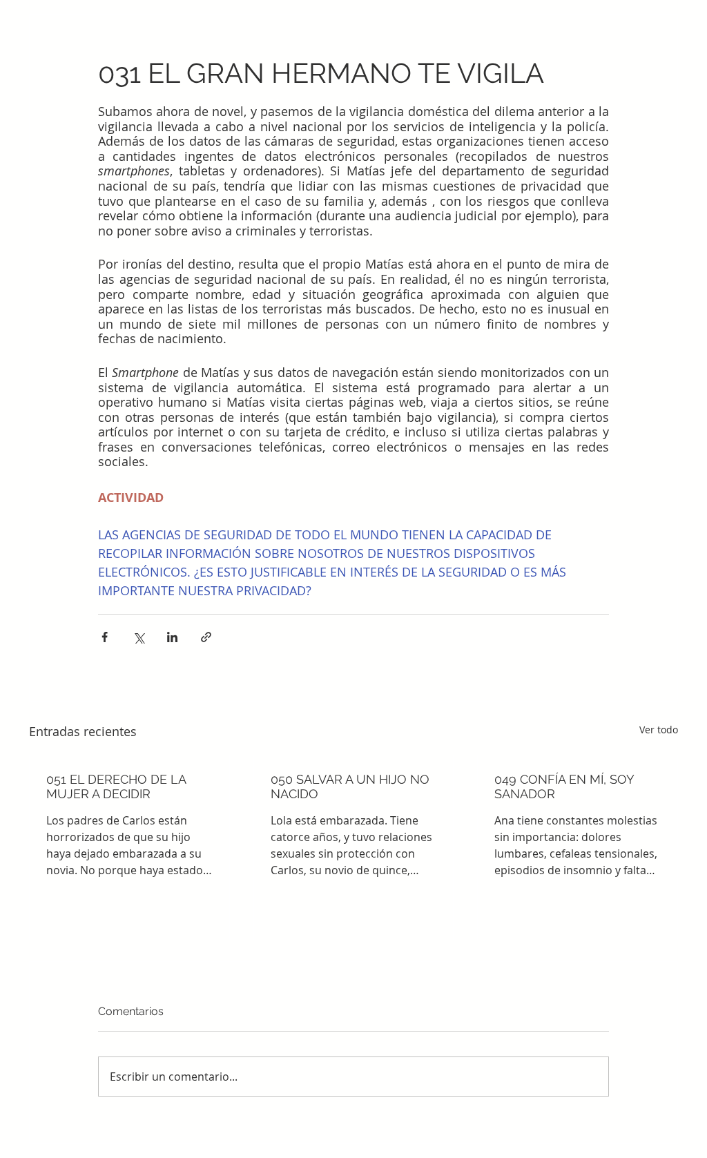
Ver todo (658, 729)
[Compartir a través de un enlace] (206, 637)
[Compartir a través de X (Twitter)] (138, 637)
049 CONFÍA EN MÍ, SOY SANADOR (564, 786)
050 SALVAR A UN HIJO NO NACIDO (350, 786)
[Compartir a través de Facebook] (104, 637)
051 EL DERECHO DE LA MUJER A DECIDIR (116, 786)
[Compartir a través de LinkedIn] (172, 637)
